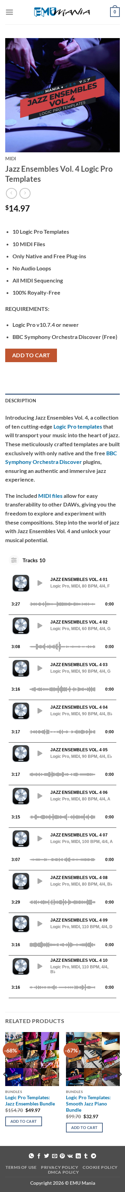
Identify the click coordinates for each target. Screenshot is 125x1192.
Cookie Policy (100, 1167)
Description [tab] (20, 400)
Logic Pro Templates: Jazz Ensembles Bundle (30, 1100)
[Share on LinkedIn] (78, 1156)
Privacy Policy (59, 1167)
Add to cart (31, 355)
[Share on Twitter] (46, 1156)
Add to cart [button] (23, 1121)
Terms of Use (21, 1167)
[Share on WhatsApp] (31, 1156)
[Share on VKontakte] (70, 1156)
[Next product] (11, 193)
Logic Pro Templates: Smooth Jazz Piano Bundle (88, 1103)
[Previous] (5, 1088)
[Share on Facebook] (39, 1156)
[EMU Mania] (62, 12)
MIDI (10, 158)
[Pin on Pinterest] (62, 1156)
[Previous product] (24, 193)
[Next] (119, 1088)
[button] (9, 11)
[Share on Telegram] (93, 1156)
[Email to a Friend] (54, 1156)
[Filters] (14, 560)
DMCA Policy (63, 1172)
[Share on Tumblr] (86, 1156)
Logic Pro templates (77, 426)
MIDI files (50, 495)
